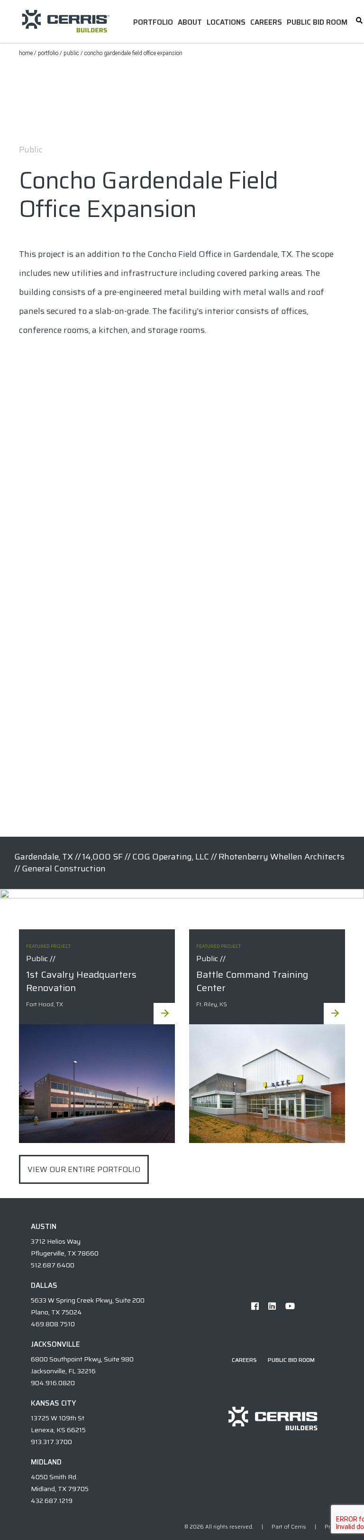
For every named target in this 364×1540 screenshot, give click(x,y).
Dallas (44, 1285)
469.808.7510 (53, 1324)
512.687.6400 (52, 1265)
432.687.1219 (52, 1500)
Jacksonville (55, 1344)
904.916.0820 (53, 1383)
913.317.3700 (51, 1441)
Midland (46, 1462)
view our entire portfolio (83, 1169)
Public (71, 53)
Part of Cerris (289, 1526)
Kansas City (53, 1403)
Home (26, 53)
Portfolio (48, 53)
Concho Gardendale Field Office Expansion (133, 53)
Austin (43, 1226)
